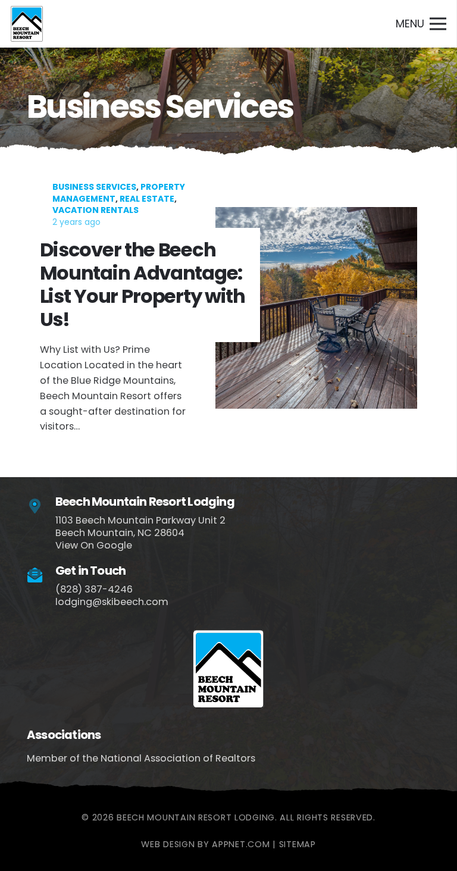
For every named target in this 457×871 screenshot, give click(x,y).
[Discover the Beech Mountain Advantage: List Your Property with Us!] (228, 307)
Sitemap (297, 844)
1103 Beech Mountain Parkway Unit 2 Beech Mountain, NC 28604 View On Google (140, 532)
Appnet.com (241, 844)
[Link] (27, 24)
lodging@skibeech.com (111, 602)
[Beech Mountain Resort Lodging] (41, 507)
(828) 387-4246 (94, 589)
